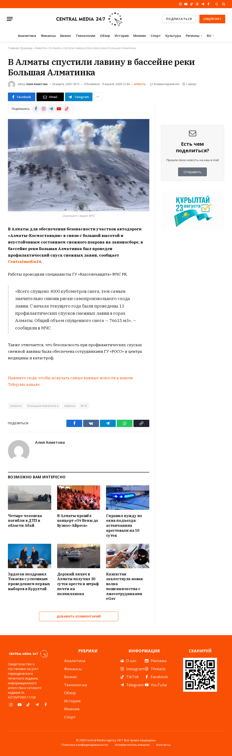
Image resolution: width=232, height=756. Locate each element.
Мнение (139, 35)
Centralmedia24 (24, 261)
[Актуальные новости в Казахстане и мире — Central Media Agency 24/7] (89, 19)
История (122, 35)
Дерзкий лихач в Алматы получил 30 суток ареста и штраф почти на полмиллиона (78, 584)
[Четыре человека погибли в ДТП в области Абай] (29, 497)
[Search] (223, 4)
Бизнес (65, 35)
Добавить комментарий (79, 616)
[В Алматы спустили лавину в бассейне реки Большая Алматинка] (78, 165)
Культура (173, 35)
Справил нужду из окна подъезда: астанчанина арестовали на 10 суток (124, 525)
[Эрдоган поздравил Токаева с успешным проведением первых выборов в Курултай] (29, 556)
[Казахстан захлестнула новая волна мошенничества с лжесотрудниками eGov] (127, 556)
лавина (69, 406)
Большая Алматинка (42, 406)
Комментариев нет (166, 84)
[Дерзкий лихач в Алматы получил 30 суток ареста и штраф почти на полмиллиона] (78, 556)
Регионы (192, 35)
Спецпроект (212, 19)
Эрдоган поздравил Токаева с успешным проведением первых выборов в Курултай (29, 581)
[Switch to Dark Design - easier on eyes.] (216, 4)
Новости (40, 48)
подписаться (179, 19)
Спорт (156, 35)
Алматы (139, 84)
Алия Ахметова (37, 84)
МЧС (84, 406)
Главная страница (20, 48)
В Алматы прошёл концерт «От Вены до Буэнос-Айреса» (77, 520)
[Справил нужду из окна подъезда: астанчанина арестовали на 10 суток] (127, 497)
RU (209, 35)
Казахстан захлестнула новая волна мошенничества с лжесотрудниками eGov (124, 586)
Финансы (48, 35)
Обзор (105, 35)
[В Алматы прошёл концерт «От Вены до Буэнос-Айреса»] (78, 497)
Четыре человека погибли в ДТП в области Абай (25, 520)
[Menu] (10, 19)
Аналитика (27, 35)
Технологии (85, 35)
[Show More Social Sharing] (98, 97)
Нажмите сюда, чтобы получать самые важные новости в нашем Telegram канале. (70, 381)
